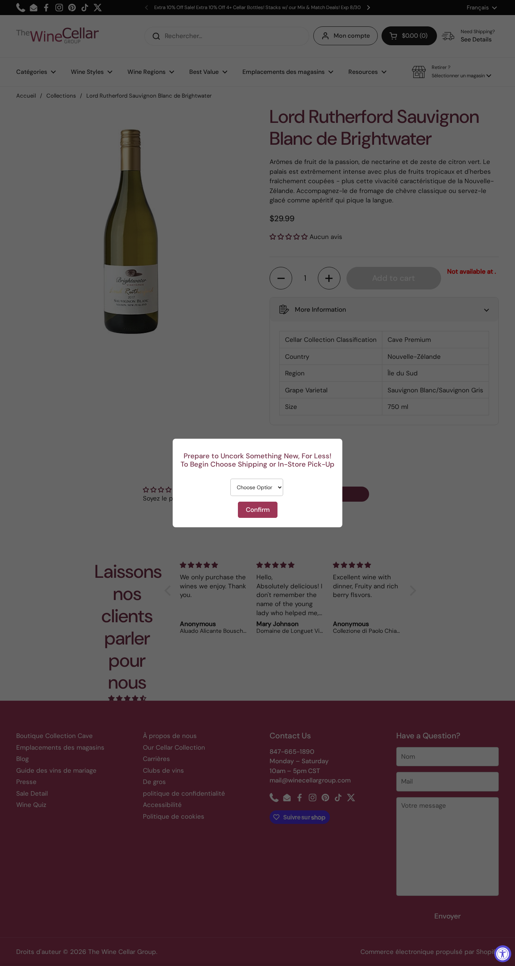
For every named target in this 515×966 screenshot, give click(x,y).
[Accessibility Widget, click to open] (502, 953)
